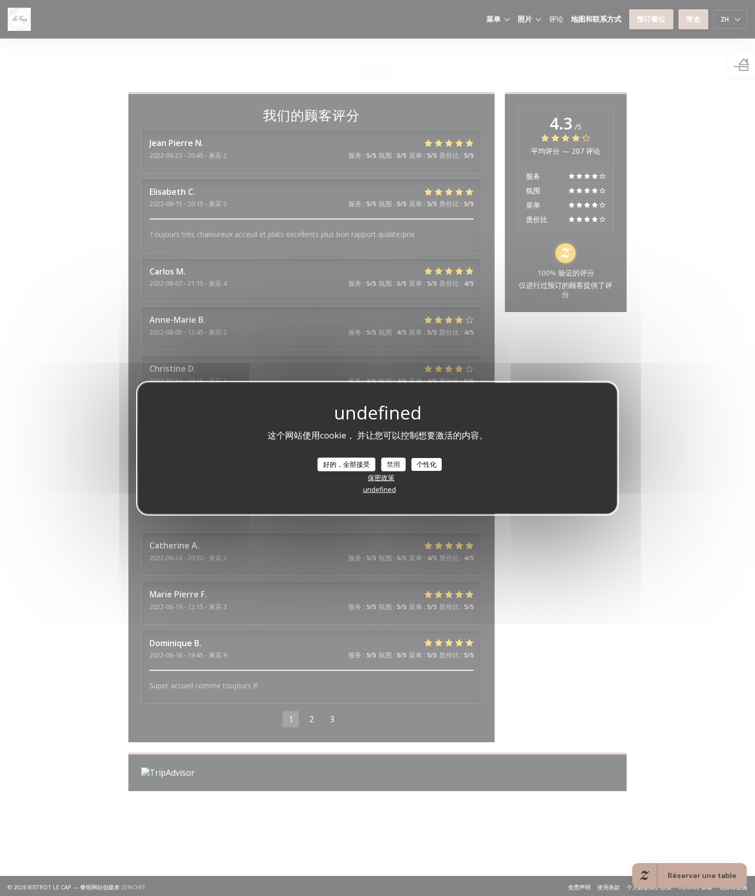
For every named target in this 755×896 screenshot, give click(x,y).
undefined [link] (379, 489)
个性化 (427, 463)
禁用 (393, 463)
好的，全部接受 (346, 463)
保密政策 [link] (381, 477)
